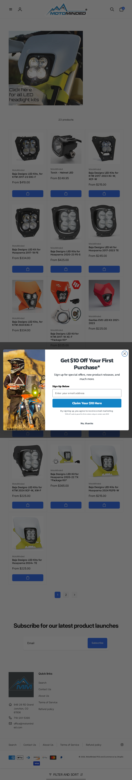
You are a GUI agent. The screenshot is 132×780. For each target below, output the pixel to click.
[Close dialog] (125, 354)
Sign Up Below (60, 386)
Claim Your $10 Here (87, 403)
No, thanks (87, 423)
